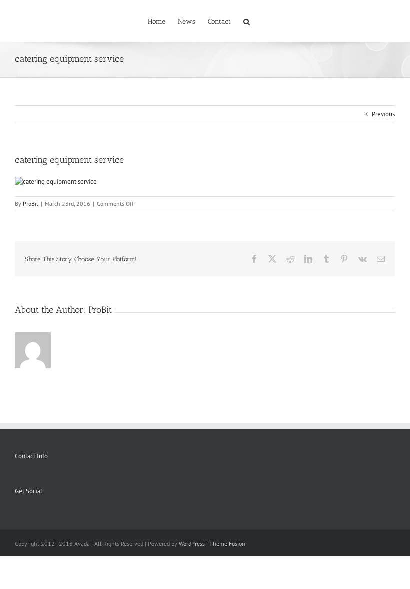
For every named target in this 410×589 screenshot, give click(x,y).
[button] (247, 21)
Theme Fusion (228, 543)
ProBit (30, 203)
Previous (383, 114)
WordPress (192, 543)
